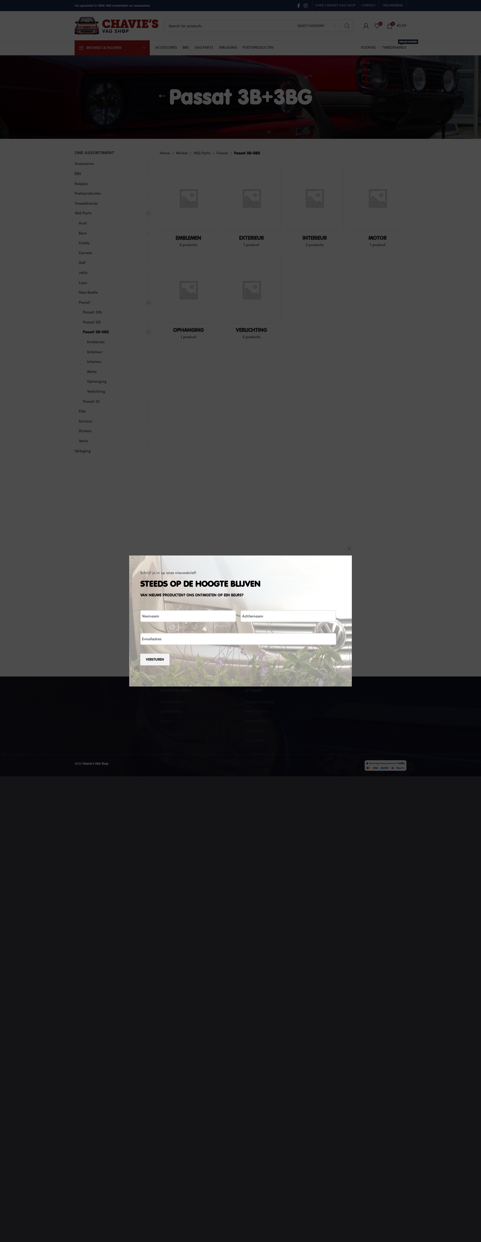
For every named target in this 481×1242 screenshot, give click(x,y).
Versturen (155, 659)
